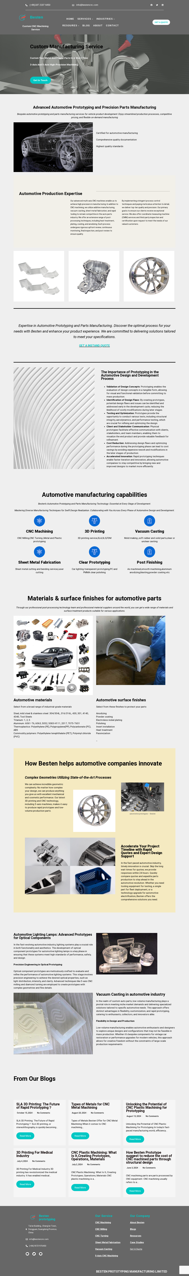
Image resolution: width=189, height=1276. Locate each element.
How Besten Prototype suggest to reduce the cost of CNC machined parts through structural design (149, 1157)
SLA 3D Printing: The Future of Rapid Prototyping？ (38, 1106)
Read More (25, 1135)
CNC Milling (101, 1229)
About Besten (137, 1222)
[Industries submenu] (114, 19)
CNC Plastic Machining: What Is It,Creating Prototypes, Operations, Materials (94, 1155)
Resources (135, 1235)
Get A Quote (136, 1249)
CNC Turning (101, 1235)
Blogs (133, 1229)
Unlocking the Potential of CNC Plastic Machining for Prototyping (146, 1107)
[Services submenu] (92, 19)
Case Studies (137, 1242)
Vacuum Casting (103, 1249)
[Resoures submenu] (78, 25)
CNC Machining (103, 1222)
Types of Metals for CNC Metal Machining (90, 1106)
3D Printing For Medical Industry (34, 1154)
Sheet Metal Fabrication (107, 1242)
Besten (36, 17)
